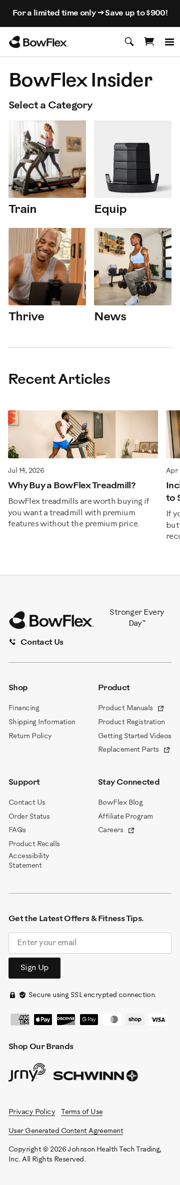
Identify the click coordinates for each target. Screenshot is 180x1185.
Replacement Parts (134, 750)
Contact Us (26, 803)
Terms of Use (81, 1112)
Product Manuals (131, 709)
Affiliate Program (125, 817)
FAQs (17, 830)
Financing (23, 708)
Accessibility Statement (29, 861)
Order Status (29, 817)
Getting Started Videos (135, 736)
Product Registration (131, 722)
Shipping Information (42, 722)
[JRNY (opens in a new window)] (27, 1074)
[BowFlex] (38, 41)
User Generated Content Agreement (65, 1131)
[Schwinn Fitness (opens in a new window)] (97, 1078)
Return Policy (30, 736)
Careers (116, 831)
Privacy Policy (31, 1112)
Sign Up (34, 968)
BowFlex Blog (120, 803)
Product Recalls (34, 844)
